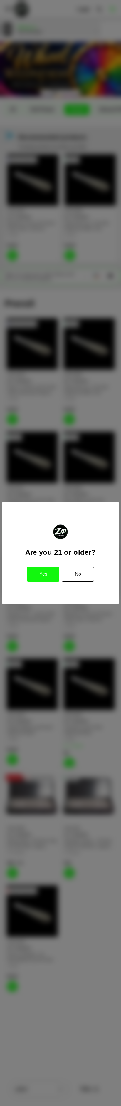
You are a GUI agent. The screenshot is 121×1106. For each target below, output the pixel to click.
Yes (43, 574)
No (78, 574)
